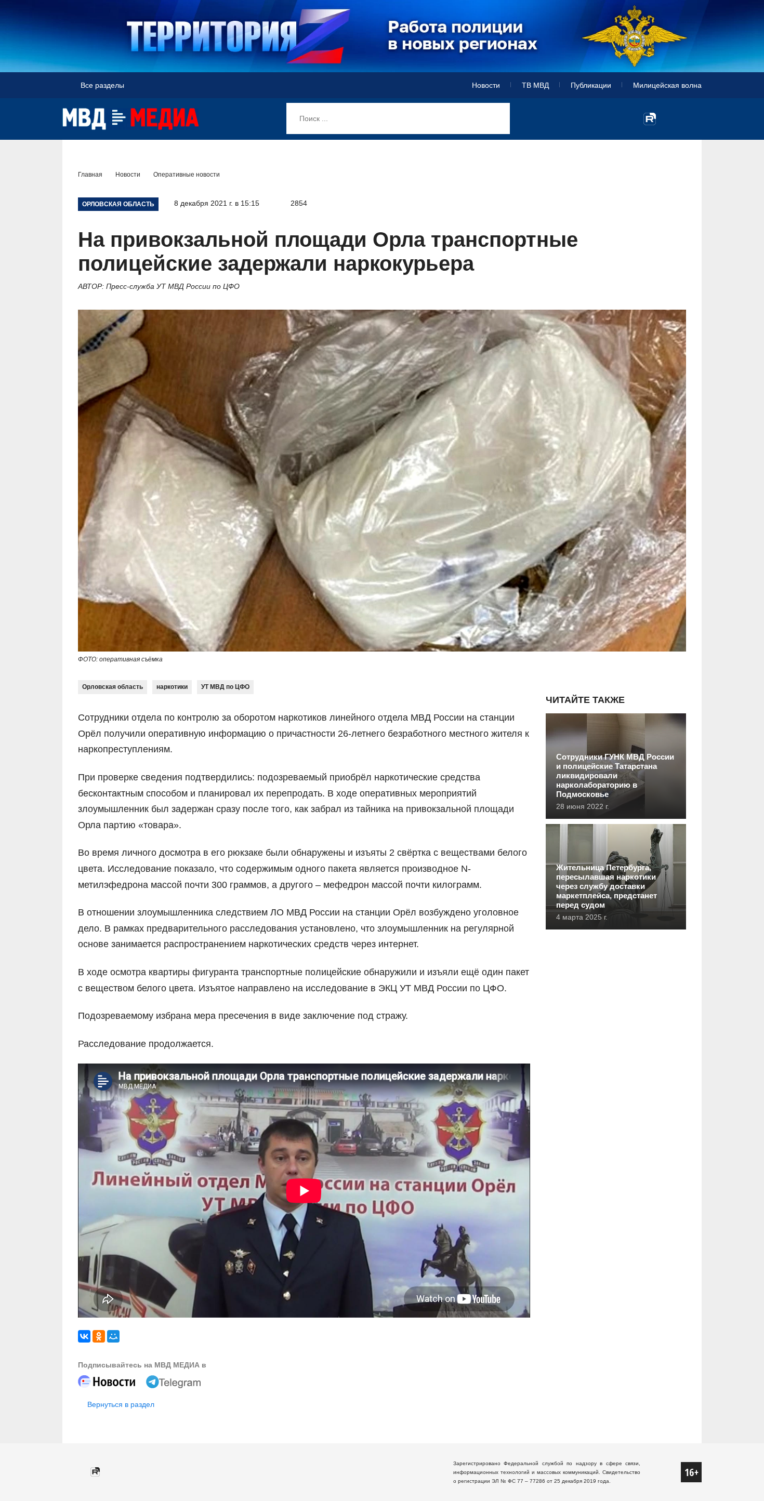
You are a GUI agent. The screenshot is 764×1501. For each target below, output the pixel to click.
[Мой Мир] (113, 1336)
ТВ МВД (535, 85)
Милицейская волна (667, 85)
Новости (486, 85)
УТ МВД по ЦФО (225, 686)
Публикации (591, 85)
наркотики (172, 686)
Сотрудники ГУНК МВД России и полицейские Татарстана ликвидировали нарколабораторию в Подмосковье (615, 775)
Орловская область (112, 686)
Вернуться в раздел (120, 1404)
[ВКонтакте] (84, 1336)
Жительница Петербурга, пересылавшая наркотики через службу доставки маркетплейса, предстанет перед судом (606, 886)
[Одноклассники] (99, 1336)
